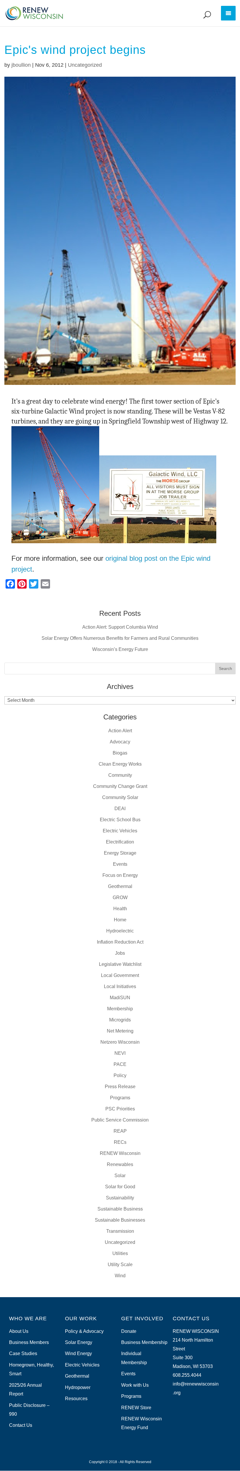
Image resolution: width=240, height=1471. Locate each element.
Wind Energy (78, 1353)
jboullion (21, 65)
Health (120, 908)
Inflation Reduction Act (120, 941)
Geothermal (120, 886)
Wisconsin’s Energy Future (120, 649)
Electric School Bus (120, 819)
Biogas (120, 752)
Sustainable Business (120, 1208)
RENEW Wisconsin (120, 1153)
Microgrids (120, 1019)
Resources (76, 1398)
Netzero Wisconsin (120, 1042)
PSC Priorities (120, 1108)
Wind (120, 1275)
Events (120, 864)
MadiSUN (120, 997)
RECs (120, 1142)
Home (120, 919)
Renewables (120, 1164)
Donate (128, 1331)
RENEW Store (136, 1407)
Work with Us (135, 1385)
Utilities (120, 1253)
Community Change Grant (120, 786)
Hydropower (77, 1387)
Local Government (120, 975)
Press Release (120, 1086)
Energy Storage (120, 853)
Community (120, 775)
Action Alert (120, 730)
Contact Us (20, 1425)
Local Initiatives (120, 986)
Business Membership (144, 1342)
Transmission (120, 1231)
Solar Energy (78, 1342)
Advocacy (120, 741)
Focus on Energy (120, 875)
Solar (120, 1175)
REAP (120, 1131)
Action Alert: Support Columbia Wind (120, 627)
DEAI (120, 808)
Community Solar (120, 797)
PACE (120, 1064)
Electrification (120, 841)
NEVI (120, 1053)
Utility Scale (120, 1264)
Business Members (29, 1342)
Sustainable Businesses (120, 1220)
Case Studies (23, 1353)
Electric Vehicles (120, 830)
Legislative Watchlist (120, 964)
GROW (120, 897)
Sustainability (120, 1197)
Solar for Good (120, 1186)
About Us (18, 1331)
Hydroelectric (120, 930)
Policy (120, 1075)
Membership (120, 1008)
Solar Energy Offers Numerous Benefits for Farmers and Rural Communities (120, 638)
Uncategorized (85, 65)
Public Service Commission (120, 1119)
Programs (120, 1097)
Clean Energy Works (120, 764)
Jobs (120, 953)
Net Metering (120, 1030)
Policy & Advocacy (84, 1331)
